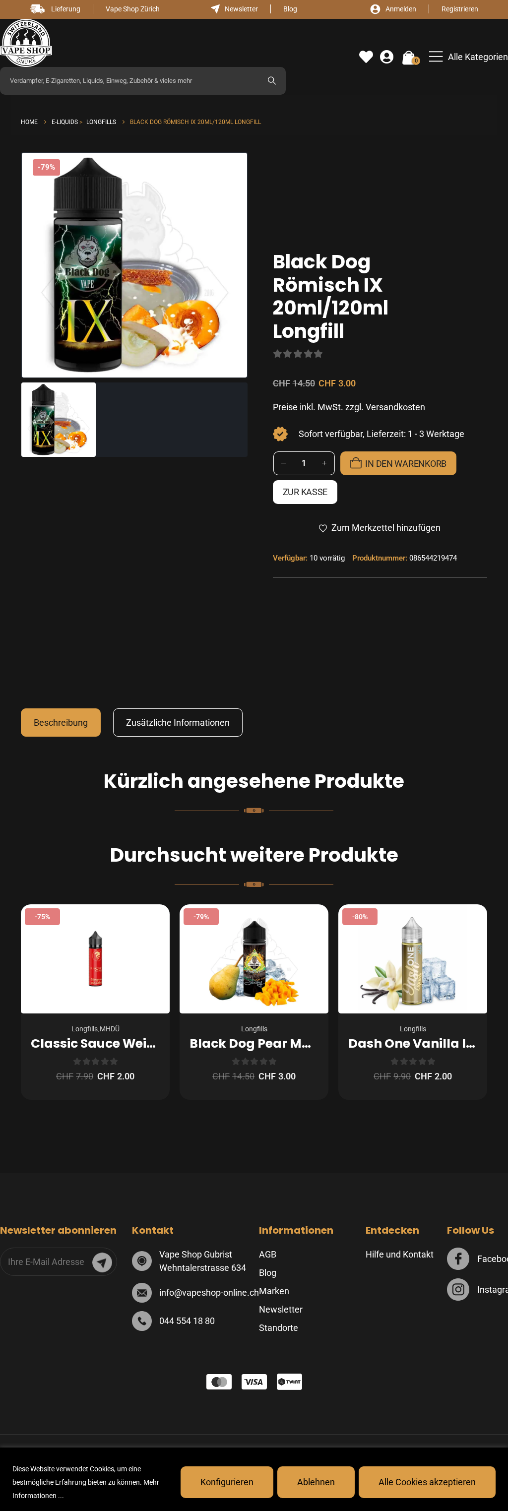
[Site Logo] (26, 43)
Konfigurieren (227, 1482)
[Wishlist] (366, 57)
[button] (468, 56)
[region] (254, 1479)
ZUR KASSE (305, 492)
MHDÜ (110, 1029)
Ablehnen (316, 1482)
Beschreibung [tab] (61, 722)
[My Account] (386, 57)
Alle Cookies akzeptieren (427, 1482)
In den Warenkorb (405, 463)
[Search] (272, 81)
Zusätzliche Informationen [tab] (178, 722)
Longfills (84, 1029)
